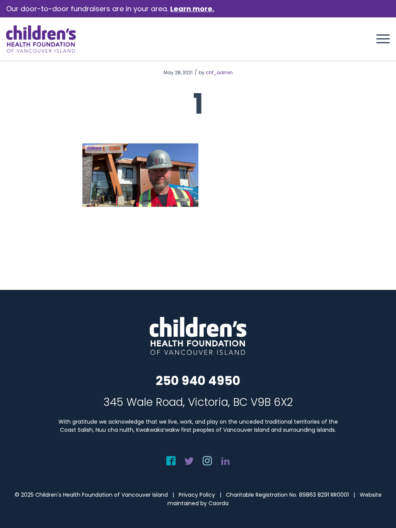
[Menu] (380, 39)
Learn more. (192, 9)
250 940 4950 (198, 380)
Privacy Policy (197, 495)
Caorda (218, 503)
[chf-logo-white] (41, 39)
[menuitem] (380, 39)
